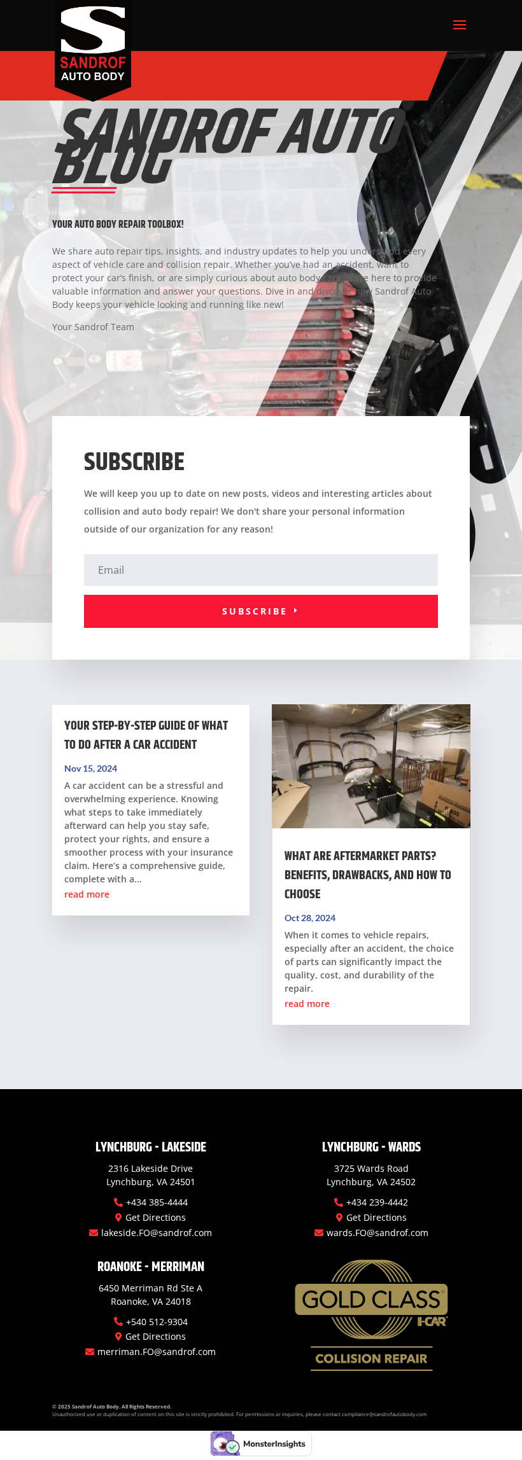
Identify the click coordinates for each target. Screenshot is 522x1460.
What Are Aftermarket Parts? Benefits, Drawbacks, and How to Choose (368, 876)
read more (86, 894)
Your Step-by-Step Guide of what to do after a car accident (146, 735)
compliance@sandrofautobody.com (384, 1413)
